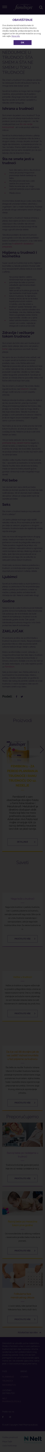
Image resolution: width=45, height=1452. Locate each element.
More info (16, 36)
